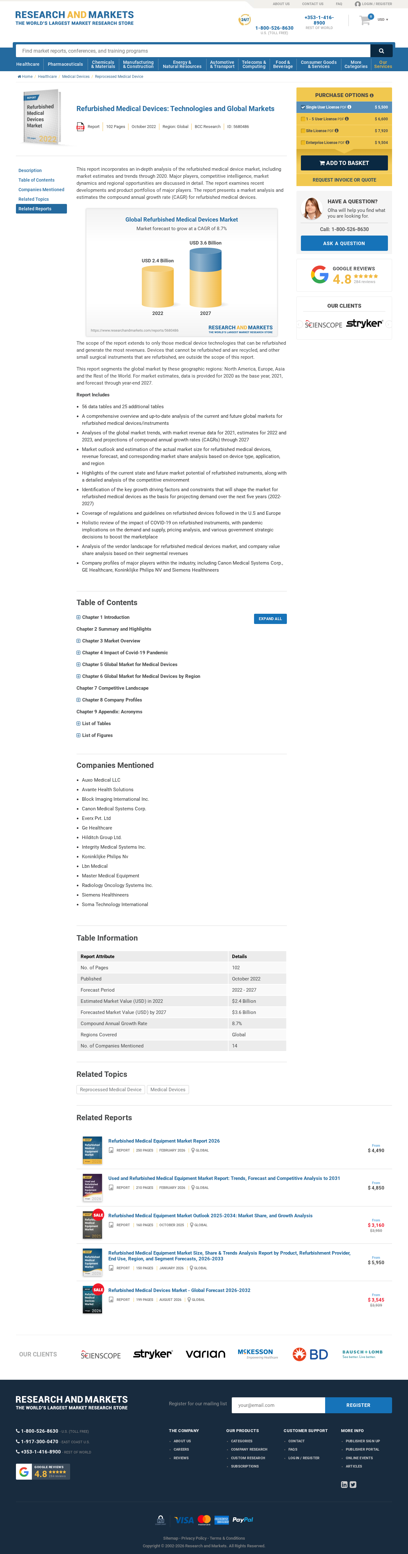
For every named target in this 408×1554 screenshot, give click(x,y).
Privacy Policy (194, 1538)
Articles (354, 1466)
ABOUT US (281, 4)
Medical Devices (168, 1089)
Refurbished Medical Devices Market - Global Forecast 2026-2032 (179, 1290)
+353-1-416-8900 (319, 20)
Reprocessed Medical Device (111, 1089)
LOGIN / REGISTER (377, 4)
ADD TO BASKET (344, 163)
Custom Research (248, 1458)
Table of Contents (36, 180)
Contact (296, 1441)
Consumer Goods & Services (319, 64)
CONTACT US (313, 4)
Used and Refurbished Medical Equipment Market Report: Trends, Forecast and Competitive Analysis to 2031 (224, 1178)
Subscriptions (245, 1466)
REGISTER (358, 1405)
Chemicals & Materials (103, 64)
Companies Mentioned (41, 189)
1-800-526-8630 (274, 28)
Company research (249, 1449)
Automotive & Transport (222, 64)
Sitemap (170, 1538)
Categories (241, 1441)
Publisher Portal (362, 1449)
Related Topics (33, 199)
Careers (181, 1449)
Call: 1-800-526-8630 (344, 229)
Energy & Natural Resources (182, 64)
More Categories (356, 64)
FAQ (339, 4)
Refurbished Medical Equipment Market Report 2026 (164, 1141)
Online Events (359, 1458)
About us (182, 1441)
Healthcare (28, 64)
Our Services (383, 64)
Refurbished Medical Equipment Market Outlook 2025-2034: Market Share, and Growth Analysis (210, 1216)
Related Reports (34, 208)
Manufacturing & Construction (138, 64)
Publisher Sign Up (363, 1441)
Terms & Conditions (227, 1538)
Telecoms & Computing (254, 64)
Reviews (181, 1458)
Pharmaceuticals (65, 64)
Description (30, 170)
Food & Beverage (283, 64)
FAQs (292, 1449)
